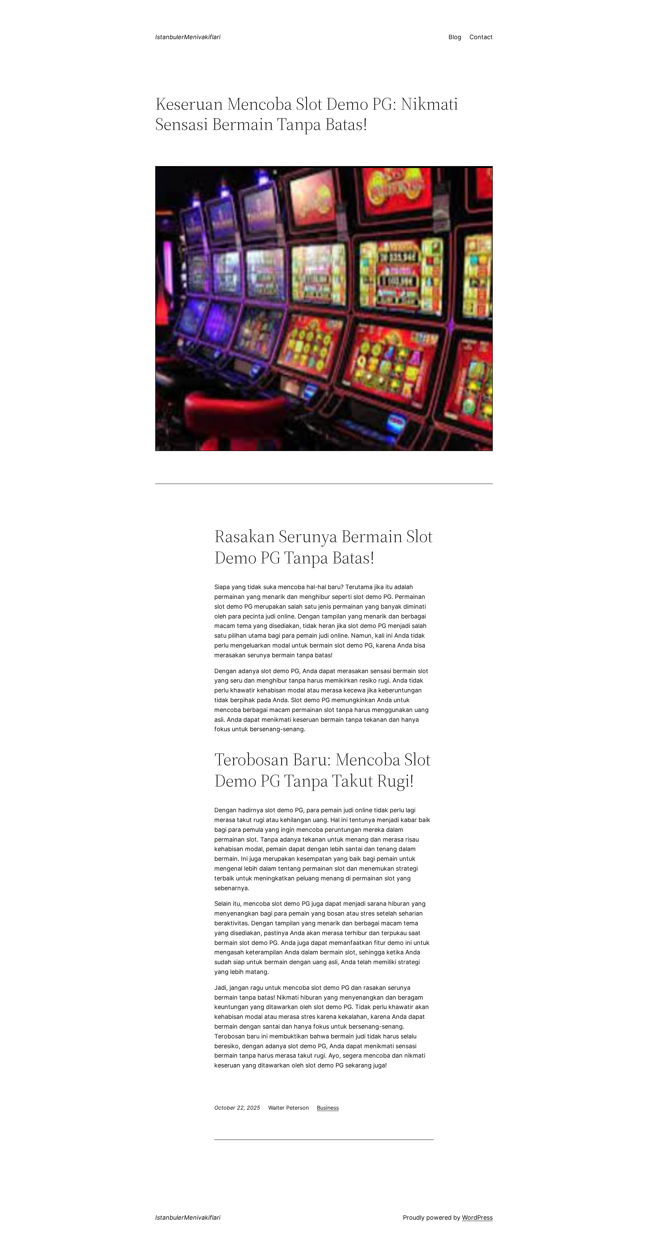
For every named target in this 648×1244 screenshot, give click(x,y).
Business (328, 1107)
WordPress (477, 1217)
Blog (455, 37)
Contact (481, 37)
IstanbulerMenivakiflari (187, 37)
